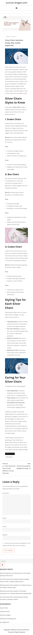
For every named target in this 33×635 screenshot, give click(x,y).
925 (25, 93)
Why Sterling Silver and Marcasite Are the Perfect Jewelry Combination (15, 574)
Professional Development (8, 618)
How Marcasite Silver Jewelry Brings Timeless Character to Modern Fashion (14, 598)
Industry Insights (5, 615)
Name (5, 518)
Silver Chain (9, 457)
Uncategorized (4, 622)
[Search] (2, 565)
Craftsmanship (4, 611)
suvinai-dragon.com (16, 2)
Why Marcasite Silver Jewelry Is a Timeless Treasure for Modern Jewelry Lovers (15, 586)
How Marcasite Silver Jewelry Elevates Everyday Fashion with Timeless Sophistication (14, 580)
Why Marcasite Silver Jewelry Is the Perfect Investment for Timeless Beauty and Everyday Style (15, 592)
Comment (6, 493)
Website (5, 535)
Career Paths (10, 453)
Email (5, 526)
